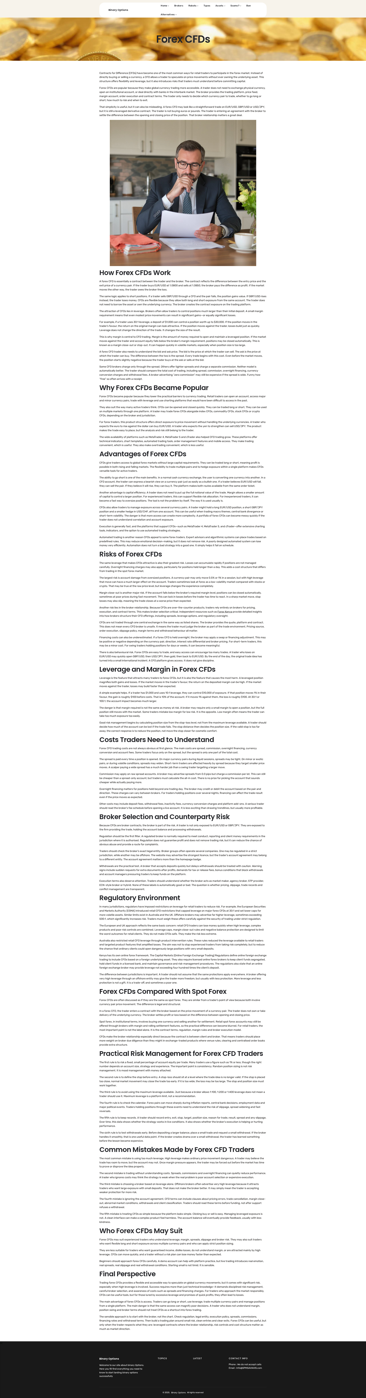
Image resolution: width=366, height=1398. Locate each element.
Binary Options (118, 10)
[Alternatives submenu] (176, 14)
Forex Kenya (224, 611)
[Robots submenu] (197, 5)
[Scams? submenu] (240, 5)
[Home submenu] (168, 5)
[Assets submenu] (224, 5)
